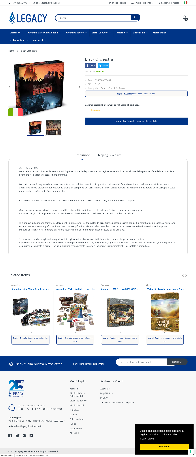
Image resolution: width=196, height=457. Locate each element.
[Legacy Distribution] (29, 17)
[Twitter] (17, 435)
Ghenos (149, 285)
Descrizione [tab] (82, 155)
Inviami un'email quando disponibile (136, 121)
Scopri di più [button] (147, 438)
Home (11, 50)
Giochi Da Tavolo (116, 88)
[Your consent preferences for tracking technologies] (191, 452)
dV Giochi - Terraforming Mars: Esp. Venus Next (165, 289)
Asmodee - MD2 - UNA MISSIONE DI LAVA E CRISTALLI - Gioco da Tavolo (120, 289)
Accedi (176, 2)
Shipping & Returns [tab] (109, 155)
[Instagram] (24, 435)
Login (119, 93)
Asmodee (15, 285)
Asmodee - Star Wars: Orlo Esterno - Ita (30, 289)
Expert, (104, 88)
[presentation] (183, 275)
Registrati (165, 2)
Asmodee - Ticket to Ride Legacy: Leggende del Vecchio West (75, 289)
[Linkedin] (31, 436)
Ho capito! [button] (164, 446)
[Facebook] (10, 435)
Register (128, 93)
